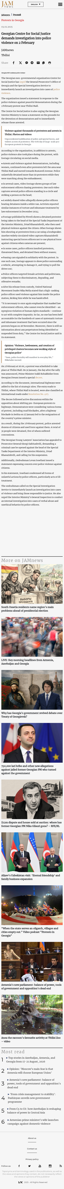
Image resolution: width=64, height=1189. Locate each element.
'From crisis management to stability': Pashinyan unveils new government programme (32, 1098)
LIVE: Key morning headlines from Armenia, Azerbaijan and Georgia (27, 662)
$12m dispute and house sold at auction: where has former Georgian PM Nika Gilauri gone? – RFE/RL (31, 824)
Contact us (32, 1149)
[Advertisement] (32, 531)
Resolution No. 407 (38, 394)
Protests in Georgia (12, 20)
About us (32, 1138)
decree (38, 377)
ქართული (5, 15)
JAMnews (7, 50)
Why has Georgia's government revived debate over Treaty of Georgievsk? (31, 715)
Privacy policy (32, 1159)
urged (22, 82)
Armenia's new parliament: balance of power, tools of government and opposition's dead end (31, 986)
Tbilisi (5, 55)
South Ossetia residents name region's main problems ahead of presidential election (27, 609)
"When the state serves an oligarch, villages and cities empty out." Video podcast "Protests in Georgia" (29, 932)
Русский (17, 15)
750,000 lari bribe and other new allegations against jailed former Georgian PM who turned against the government (28, 769)
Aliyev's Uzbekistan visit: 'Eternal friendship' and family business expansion (30, 877)
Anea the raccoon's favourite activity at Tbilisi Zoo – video (31, 1039)
